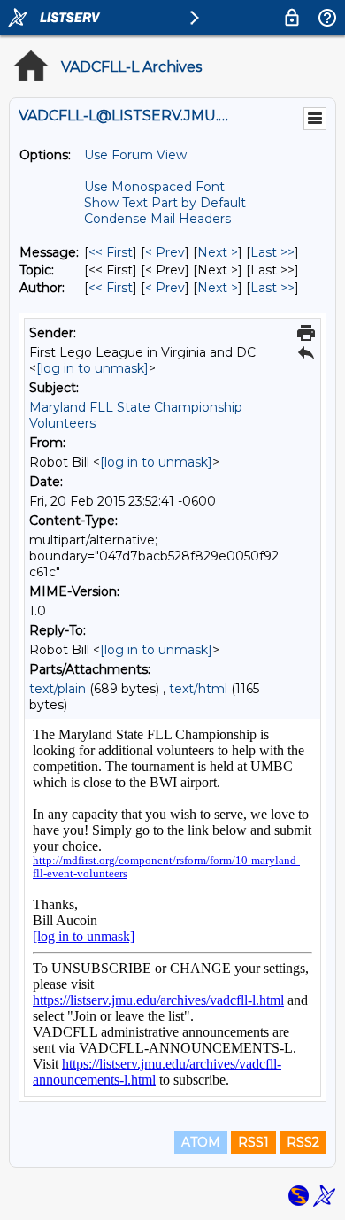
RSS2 (303, 1142)
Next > (217, 252)
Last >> (272, 252)
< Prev (165, 252)
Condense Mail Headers (157, 219)
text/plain (57, 689)
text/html (198, 689)
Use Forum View (135, 155)
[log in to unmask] (92, 368)
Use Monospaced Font (154, 187)
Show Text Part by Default (165, 203)
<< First (110, 252)
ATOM (200, 1142)
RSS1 (253, 1142)
